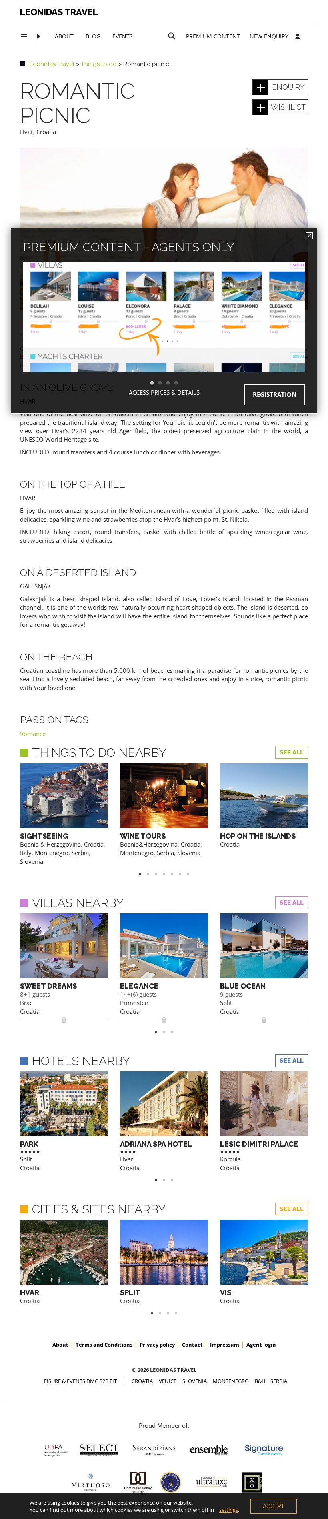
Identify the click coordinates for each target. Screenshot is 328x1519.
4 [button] (180, 383)
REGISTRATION (274, 394)
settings (228, 1509)
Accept (273, 1506)
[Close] (309, 235)
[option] (164, 331)
